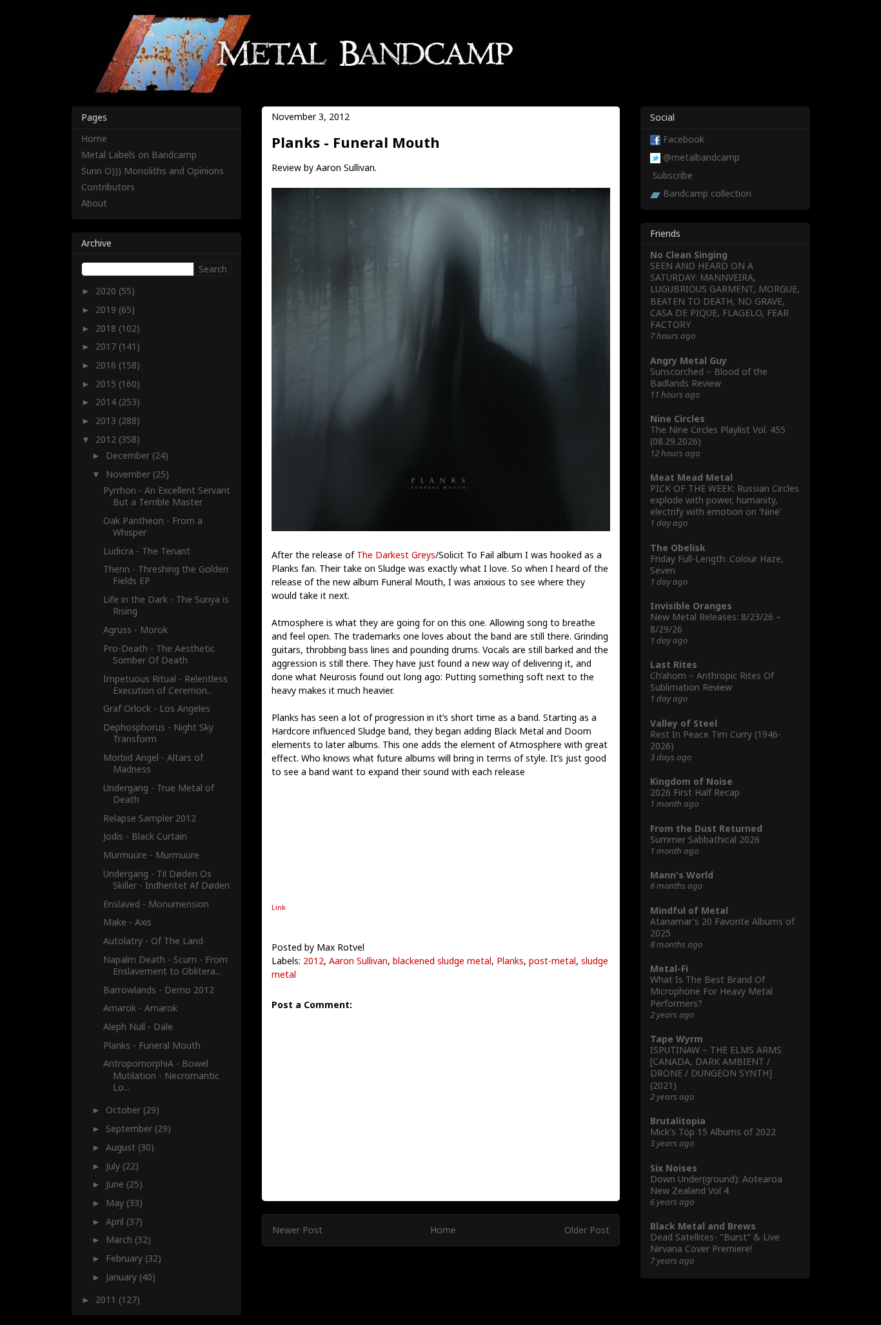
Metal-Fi (669, 968)
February (125, 1258)
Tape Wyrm (676, 1039)
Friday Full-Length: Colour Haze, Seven (717, 564)
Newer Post (297, 1230)
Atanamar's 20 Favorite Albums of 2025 (722, 927)
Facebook (683, 139)
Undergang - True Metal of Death (158, 793)
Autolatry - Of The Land (153, 941)
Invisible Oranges (691, 606)
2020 (107, 291)
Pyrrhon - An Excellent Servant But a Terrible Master (166, 496)
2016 (107, 365)
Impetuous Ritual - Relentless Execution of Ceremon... (165, 684)
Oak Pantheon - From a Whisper (153, 526)
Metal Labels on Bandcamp (139, 154)
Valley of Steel (683, 723)
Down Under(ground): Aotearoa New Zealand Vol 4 (716, 1185)
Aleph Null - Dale (138, 1026)
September (130, 1128)
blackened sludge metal (442, 961)
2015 (107, 384)
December (129, 455)
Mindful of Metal (689, 910)
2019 (107, 309)
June (116, 1184)
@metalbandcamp (701, 157)
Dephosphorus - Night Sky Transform (158, 733)
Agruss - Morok (135, 629)
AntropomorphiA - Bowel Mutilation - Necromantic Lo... (161, 1075)
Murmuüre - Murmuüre (151, 855)
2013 (107, 420)
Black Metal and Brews (703, 1226)
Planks (510, 961)
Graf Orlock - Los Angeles (156, 708)
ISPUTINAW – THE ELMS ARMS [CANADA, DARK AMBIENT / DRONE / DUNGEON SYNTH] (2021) (716, 1067)
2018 (107, 328)
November (129, 474)
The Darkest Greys (396, 555)
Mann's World (681, 875)
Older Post (586, 1230)
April (116, 1221)
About (94, 203)
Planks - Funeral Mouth (152, 1045)
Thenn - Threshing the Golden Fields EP (165, 575)
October (124, 1110)
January (122, 1277)
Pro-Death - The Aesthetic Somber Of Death (159, 654)
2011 (107, 1299)
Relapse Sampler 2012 (149, 818)
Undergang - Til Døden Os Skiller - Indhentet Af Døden (166, 879)
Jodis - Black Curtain (145, 836)
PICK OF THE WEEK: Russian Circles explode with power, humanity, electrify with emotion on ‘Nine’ (724, 500)
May (116, 1203)
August (122, 1147)
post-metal (552, 961)
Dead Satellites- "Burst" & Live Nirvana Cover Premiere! (715, 1243)
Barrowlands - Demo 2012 (158, 990)
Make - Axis (127, 922)
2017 (107, 346)
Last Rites (673, 664)
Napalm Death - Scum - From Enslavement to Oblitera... (165, 965)
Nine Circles (677, 418)
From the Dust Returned (706, 828)
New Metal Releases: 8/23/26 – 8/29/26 (715, 622)
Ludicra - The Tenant (146, 551)
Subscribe (673, 175)
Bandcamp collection (707, 193)
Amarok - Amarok (140, 1008)
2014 (107, 402)
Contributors (108, 187)
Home (443, 1230)
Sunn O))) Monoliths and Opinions (152, 171)
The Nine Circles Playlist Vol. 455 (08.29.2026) (718, 435)
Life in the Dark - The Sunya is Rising (166, 605)
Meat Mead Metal (691, 477)
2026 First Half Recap (695, 792)
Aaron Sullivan (358, 961)
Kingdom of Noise (691, 781)
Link (279, 907)
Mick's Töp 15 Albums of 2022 (713, 1132)
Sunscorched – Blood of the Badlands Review (708, 377)
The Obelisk (678, 547)
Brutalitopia (678, 1121)
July (114, 1166)
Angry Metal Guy (688, 360)
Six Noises (673, 1168)
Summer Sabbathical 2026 (705, 839)
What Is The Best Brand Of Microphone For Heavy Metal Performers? (711, 991)
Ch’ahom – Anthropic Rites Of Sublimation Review (712, 681)
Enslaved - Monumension (156, 904)
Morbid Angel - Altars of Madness (153, 763)
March (120, 1239)
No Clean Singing (689, 254)
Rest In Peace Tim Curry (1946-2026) (715, 740)
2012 (313, 961)
